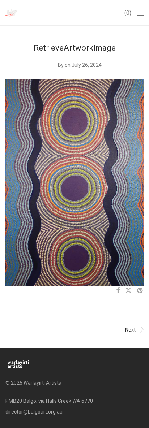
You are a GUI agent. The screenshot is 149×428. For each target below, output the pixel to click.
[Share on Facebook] (118, 290)
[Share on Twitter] (128, 290)
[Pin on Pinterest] (140, 290)
